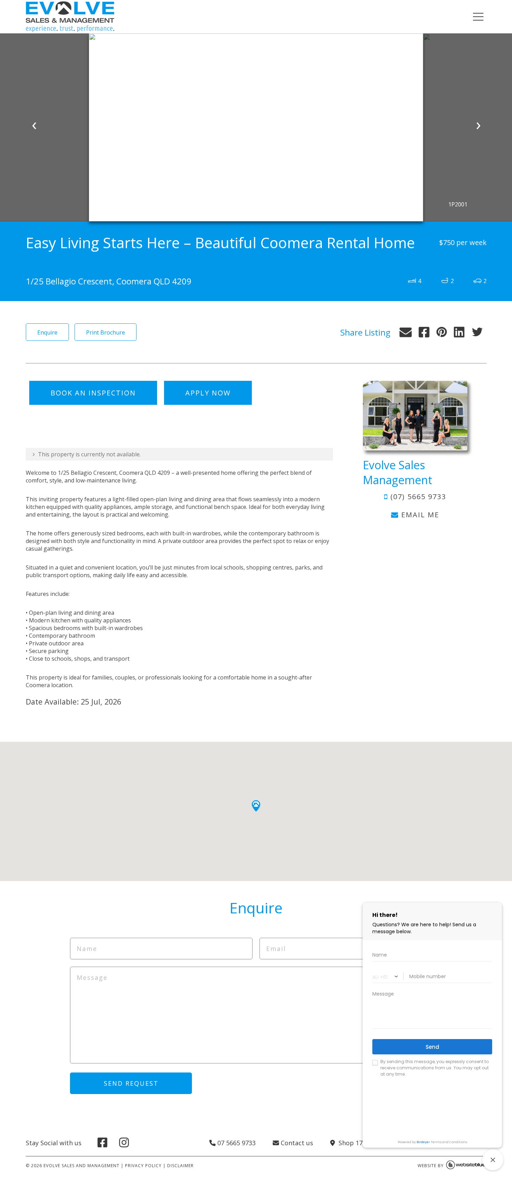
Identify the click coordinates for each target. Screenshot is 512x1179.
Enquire (47, 332)
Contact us (296, 1143)
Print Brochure (105, 332)
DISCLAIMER (180, 1166)
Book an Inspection (93, 393)
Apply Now (208, 393)
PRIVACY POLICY (143, 1166)
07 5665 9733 (236, 1143)
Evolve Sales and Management (81, 1166)
